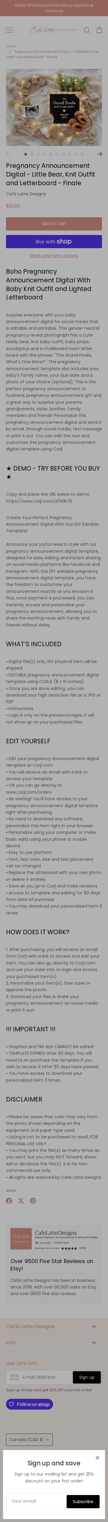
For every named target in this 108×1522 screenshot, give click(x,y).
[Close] (97, 1457)
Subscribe (83, 1502)
